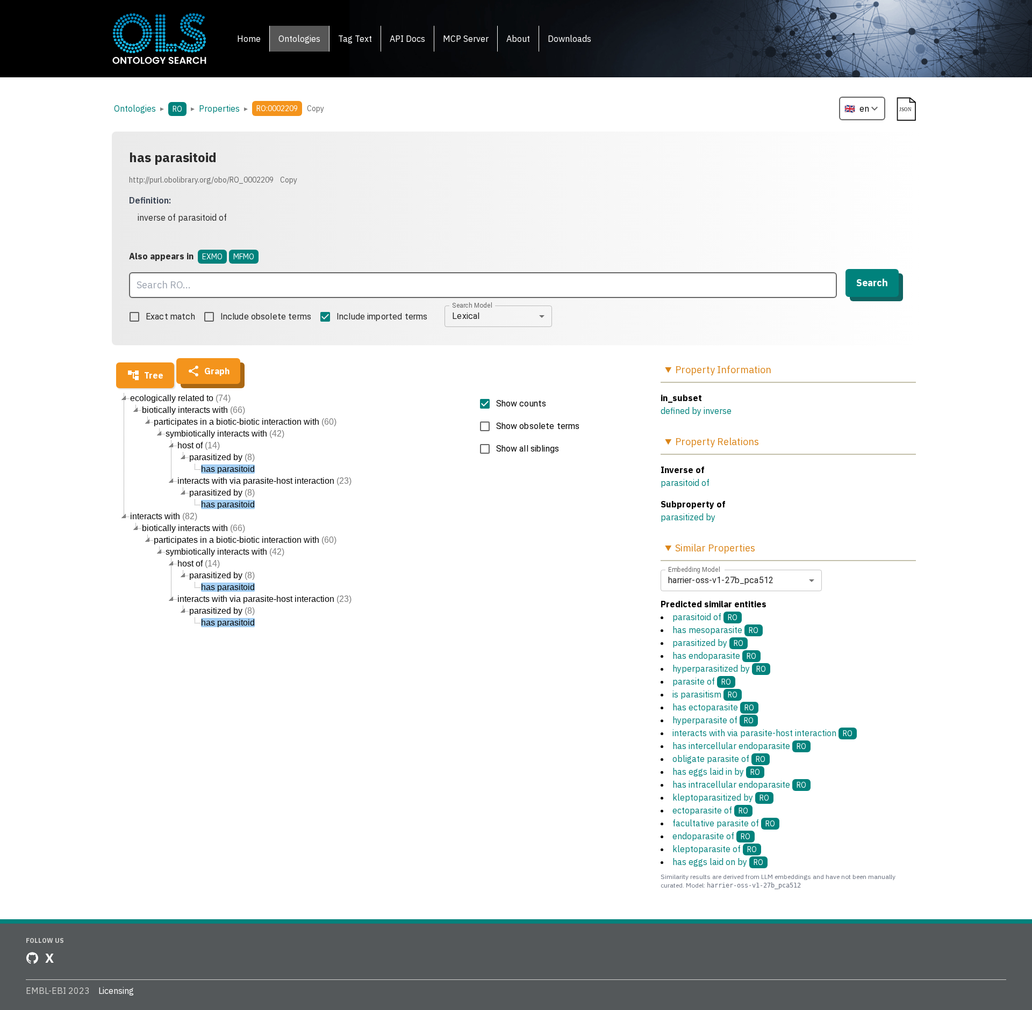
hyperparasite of (713, 720)
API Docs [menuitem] (407, 38)
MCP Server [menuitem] (466, 38)
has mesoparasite (715, 629)
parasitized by (688, 517)
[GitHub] (32, 957)
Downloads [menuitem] (569, 38)
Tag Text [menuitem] (355, 38)
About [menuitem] (518, 38)
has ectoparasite (713, 707)
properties (219, 108)
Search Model (472, 305)
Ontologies (135, 108)
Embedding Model (694, 569)
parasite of (701, 681)
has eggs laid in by (716, 771)
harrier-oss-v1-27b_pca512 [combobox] (720, 580)
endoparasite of (711, 836)
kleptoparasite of (714, 849)
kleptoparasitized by (720, 797)
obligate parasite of (718, 758)
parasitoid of (685, 482)
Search (872, 283)
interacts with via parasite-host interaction (762, 733)
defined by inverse (696, 410)
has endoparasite (714, 655)
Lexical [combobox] (465, 316)
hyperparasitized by (719, 668)
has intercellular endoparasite (739, 745)
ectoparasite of (710, 810)
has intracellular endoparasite (739, 784)
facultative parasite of (723, 823)
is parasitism (704, 694)
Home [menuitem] (249, 38)
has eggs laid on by (717, 861)
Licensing (116, 990)
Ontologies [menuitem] (299, 38)
